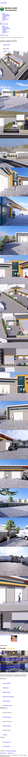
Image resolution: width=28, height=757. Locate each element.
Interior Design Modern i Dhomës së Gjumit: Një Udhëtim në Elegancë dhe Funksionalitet (13, 667)
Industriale (2, 37)
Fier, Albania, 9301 (6, 742)
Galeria (4, 17)
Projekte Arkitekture (7, 683)
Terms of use (10, 753)
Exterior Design (8, 37)
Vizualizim (10, 634)
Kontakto (4, 16)
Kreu (4, 13)
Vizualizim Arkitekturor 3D (17, 37)
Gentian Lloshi (6, 44)
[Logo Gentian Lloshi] (8, 11)
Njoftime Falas (6, 687)
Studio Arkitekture (6, 15)
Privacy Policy (3, 753)
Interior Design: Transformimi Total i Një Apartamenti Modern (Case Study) (14, 659)
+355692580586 (3, 2)
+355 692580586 (6, 746)
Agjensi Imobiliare (6, 701)
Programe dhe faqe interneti (8, 696)
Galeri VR (3, 652)
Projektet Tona (6, 14)
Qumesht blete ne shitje (7, 705)
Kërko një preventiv (4, 23)
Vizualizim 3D (6, 19)
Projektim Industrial (7, 725)
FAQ (4, 20)
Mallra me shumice (6, 692)
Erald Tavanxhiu (3, 634)
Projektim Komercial (7, 717)
